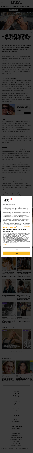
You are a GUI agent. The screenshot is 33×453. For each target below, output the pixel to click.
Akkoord (16, 253)
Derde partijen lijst (6, 244)
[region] (16, 226)
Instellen (16, 249)
